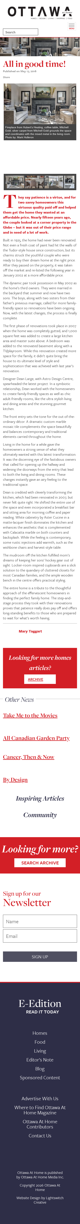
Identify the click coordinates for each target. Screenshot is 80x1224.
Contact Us (40, 1135)
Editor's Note (39, 1059)
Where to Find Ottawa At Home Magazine (40, 1110)
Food (40, 1041)
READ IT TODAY (42, 1012)
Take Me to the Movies (30, 715)
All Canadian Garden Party (36, 738)
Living (40, 1050)
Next (70, 127)
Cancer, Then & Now (28, 757)
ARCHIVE (35, 679)
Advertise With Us (40, 1098)
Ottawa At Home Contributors (40, 1124)
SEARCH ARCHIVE (40, 862)
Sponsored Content (40, 1077)
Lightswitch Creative (49, 1200)
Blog (39, 1068)
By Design (15, 779)
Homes (40, 1032)
